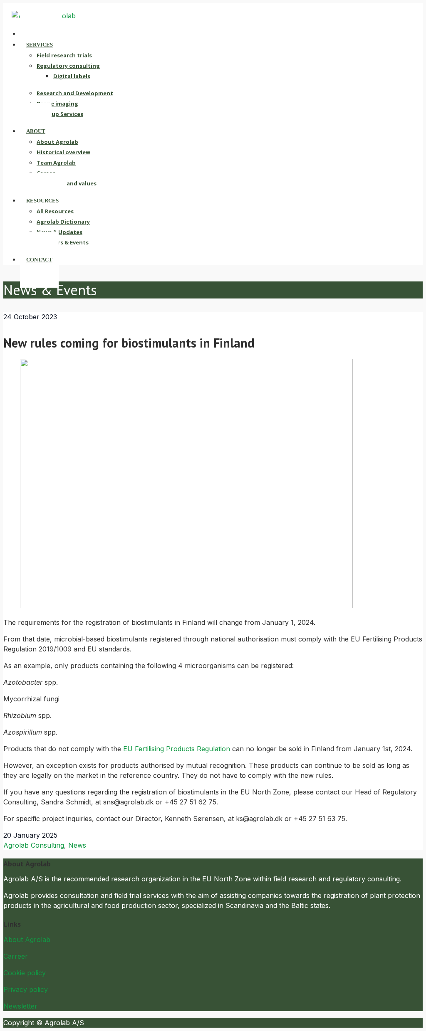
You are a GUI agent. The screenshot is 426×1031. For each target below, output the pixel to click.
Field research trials (64, 55)
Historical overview (63, 152)
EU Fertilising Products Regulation (176, 749)
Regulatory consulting (68, 65)
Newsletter (20, 1006)
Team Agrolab (56, 162)
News (77, 845)
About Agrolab (57, 142)
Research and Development (75, 93)
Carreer (15, 956)
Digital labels (71, 76)
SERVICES (39, 45)
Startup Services (60, 114)
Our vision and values (67, 183)
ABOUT (35, 131)
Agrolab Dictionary (63, 221)
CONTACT (39, 260)
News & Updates (59, 232)
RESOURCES (42, 200)
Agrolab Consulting (33, 845)
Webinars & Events (63, 242)
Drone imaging (57, 103)
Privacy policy (25, 989)
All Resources (55, 211)
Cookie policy (24, 973)
